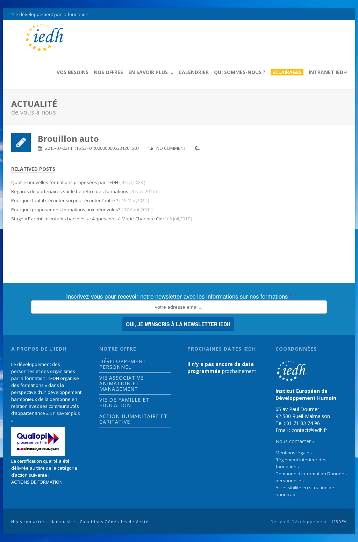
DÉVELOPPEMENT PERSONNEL (122, 364)
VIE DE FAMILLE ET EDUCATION (124, 402)
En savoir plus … (150, 72)
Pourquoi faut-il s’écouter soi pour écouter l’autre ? (64, 200)
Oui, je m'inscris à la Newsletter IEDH (178, 324)
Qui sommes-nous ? (239, 72)
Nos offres (108, 72)
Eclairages (287, 72)
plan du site (62, 521)
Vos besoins (72, 72)
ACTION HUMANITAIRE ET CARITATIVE (133, 419)
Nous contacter (28, 521)
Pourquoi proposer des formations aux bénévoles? (65, 209)
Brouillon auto (68, 138)
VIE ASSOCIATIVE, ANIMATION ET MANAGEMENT (122, 383)
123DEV (339, 521)
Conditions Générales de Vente (114, 521)
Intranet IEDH (328, 72)
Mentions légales (293, 452)
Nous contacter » (295, 441)
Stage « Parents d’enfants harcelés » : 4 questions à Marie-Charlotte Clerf (88, 218)
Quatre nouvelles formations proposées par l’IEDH (64, 182)
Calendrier (194, 72)
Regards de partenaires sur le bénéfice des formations (69, 191)
